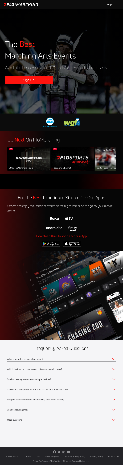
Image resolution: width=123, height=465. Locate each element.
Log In (110, 4)
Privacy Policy (96, 456)
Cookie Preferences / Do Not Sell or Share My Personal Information (61, 461)
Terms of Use (113, 456)
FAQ (38, 456)
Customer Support (12, 456)
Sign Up (28, 80)
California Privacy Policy (74, 456)
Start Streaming (28, 162)
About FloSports (52, 456)
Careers (28, 456)
